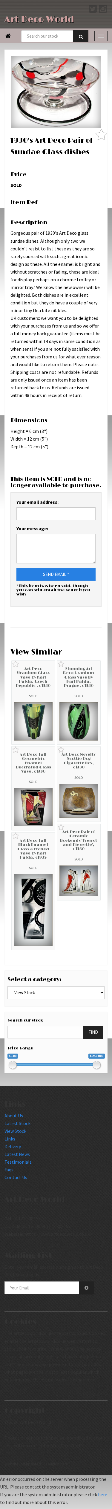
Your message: (32, 528)
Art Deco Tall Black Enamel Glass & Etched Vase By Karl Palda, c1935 (33, 849)
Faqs (8, 1170)
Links (9, 1139)
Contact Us (15, 1177)
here (102, 1494)
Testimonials (18, 1162)
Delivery (12, 1146)
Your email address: (37, 502)
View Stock (15, 1131)
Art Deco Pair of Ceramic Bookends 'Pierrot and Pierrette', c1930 (78, 840)
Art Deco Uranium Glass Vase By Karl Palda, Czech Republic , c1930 (33, 677)
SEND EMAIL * (56, 574)
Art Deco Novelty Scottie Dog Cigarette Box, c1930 (79, 761)
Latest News (17, 1154)
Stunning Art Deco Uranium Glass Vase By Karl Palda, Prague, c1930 (78, 677)
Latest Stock (17, 1123)
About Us (13, 1116)
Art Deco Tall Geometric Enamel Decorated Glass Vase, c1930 (33, 763)
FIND (93, 1032)
